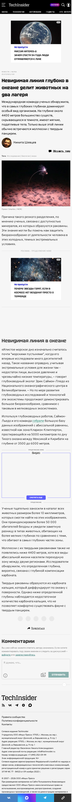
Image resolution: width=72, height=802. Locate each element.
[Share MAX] (27, 798)
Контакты (7, 724)
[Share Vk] (9, 798)
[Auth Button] (68, 5)
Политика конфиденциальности (19, 720)
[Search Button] (63, 5)
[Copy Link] (63, 798)
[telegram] (16, 705)
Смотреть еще (36, 497)
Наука (14, 72)
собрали (38, 421)
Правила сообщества (13, 717)
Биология (26, 156)
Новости (5, 72)
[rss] (3, 705)
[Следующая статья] (36, 685)
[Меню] (3, 5)
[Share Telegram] (45, 798)
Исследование (13, 156)
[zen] (23, 705)
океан (34, 156)
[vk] (10, 705)
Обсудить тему (61, 151)
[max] (30, 705)
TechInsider (19, 4)
